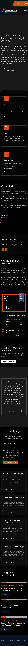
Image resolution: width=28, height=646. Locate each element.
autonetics (4, 585)
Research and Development (16, 585)
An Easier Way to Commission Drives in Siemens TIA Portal (12, 589)
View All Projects (10, 462)
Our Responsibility (8, 361)
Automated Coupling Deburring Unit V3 (11, 521)
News (11, 603)
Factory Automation (14, 620)
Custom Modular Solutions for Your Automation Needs (13, 624)
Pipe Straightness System (13, 474)
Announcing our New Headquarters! (9, 607)
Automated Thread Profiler (13, 498)
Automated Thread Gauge (13, 547)
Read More (5, 594)
